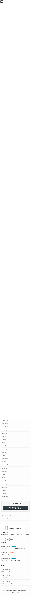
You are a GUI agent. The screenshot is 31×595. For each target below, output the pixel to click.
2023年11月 (5, 423)
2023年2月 (4, 452)
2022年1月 (4, 493)
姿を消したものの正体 (6, 583)
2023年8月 (4, 433)
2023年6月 (4, 439)
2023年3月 (4, 449)
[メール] (7, 539)
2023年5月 (4, 442)
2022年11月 (5, 461)
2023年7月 (4, 436)
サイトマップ (4, 519)
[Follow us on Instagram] (11, 539)
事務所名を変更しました (7, 554)
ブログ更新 (13, 546)
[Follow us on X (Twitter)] (3, 539)
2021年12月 (5, 496)
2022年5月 (4, 480)
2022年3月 (4, 487)
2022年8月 (4, 471)
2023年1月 (4, 455)
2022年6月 (4, 477)
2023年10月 (5, 426)
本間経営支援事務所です (7, 571)
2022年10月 (5, 465)
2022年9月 (4, 468)
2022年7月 (4, 474)
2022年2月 (4, 490)
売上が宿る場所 (5, 577)
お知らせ (12, 552)
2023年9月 (4, 430)
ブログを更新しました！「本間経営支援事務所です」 (13, 548)
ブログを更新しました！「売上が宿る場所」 (11, 560)
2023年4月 (4, 446)
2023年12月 (5, 420)
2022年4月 (4, 484)
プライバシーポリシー (6, 515)
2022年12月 (5, 458)
